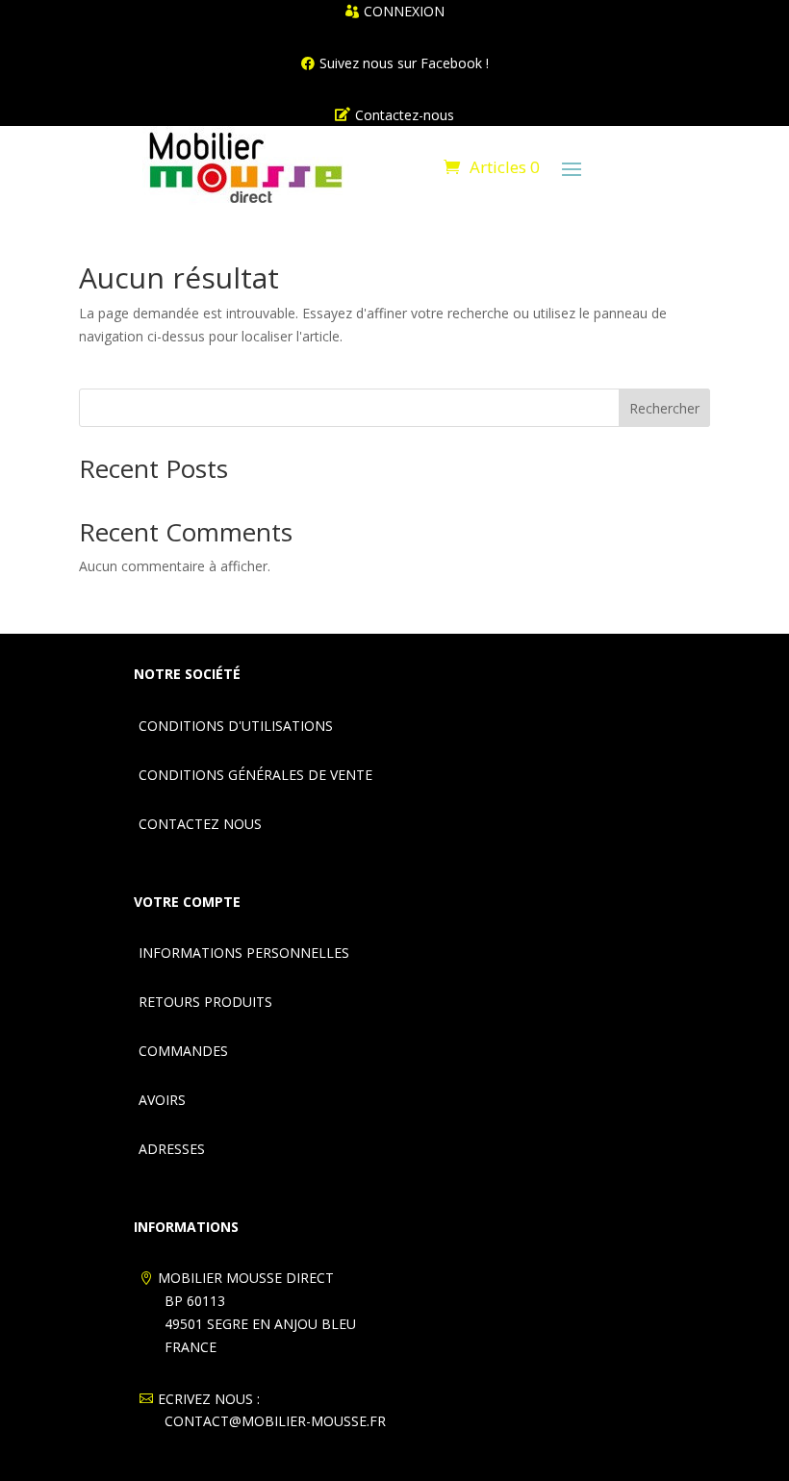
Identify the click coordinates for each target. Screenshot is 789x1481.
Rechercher (664, 408)
